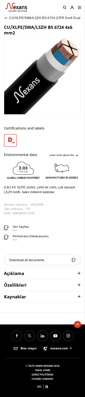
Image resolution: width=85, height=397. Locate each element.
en (39, 386)
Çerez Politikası (42, 374)
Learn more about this (62, 155)
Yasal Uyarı (42, 370)
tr (46, 386)
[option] (13, 140)
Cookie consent (42, 379)
